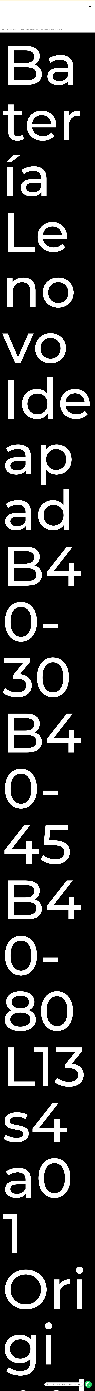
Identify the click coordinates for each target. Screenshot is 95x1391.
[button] (88, 1384)
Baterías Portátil (12, 29)
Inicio (4, 29)
